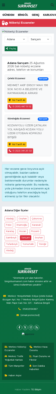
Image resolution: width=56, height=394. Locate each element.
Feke (9, 225)
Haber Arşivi (15, 375)
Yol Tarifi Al (18, 100)
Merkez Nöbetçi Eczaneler (15, 348)
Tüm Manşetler (16, 366)
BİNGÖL (23, 15)
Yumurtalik (28, 244)
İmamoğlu (22, 225)
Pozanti (35, 231)
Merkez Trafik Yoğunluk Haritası (14, 358)
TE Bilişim (36, 389)
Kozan (22, 231)
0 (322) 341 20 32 (22, 151)
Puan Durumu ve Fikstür (39, 358)
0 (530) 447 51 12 (22, 106)
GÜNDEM (8, 15)
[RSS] (36, 327)
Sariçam (25, 237)
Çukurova (37, 218)
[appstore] (28, 335)
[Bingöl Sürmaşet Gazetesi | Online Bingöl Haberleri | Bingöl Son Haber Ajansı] (27, 5)
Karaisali (36, 225)
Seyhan (39, 237)
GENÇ (36, 15)
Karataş (10, 231)
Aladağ (10, 218)
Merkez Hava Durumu (38, 348)
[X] (25, 327)
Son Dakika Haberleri (37, 368)
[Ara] (52, 5)
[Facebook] (19, 327)
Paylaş (12, 48)
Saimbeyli (11, 237)
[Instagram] (30, 327)
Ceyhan (23, 218)
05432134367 (30, 309)
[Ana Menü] (3, 5)
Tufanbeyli (11, 244)
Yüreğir (42, 244)
